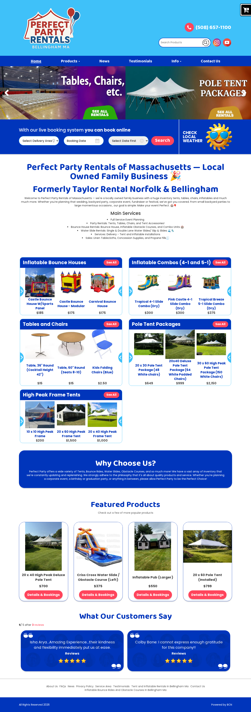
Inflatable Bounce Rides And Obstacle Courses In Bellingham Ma (125, 690)
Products (69, 61)
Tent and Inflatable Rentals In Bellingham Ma (160, 686)
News (104, 61)
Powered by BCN (221, 704)
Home (36, 61)
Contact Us (210, 61)
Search (162, 141)
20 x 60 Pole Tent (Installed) (207, 577)
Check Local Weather (192, 137)
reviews (38, 625)
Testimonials (140, 61)
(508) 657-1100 (213, 28)
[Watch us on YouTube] (227, 42)
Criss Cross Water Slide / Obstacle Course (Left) (98, 577)
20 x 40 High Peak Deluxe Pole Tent (43, 577)
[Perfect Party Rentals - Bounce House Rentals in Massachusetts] (52, 27)
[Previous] (7, 92)
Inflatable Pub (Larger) (152, 577)
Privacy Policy (85, 686)
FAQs (63, 686)
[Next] (244, 92)
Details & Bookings (43, 594)
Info (175, 61)
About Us (52, 686)
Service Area (103, 686)
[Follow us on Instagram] (217, 42)
